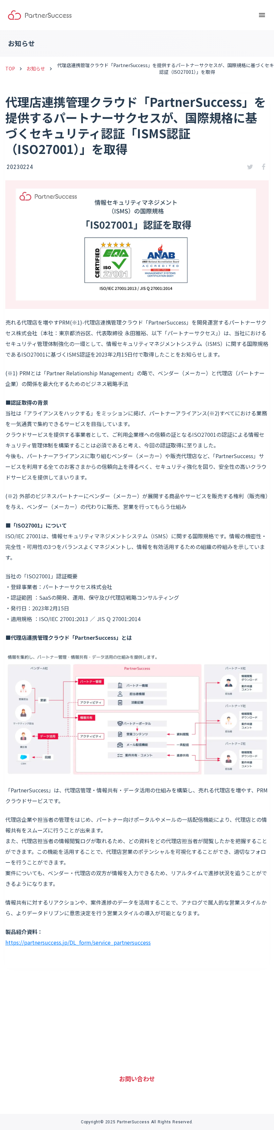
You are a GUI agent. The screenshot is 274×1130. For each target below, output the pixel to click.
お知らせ (35, 68)
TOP (10, 68)
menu (262, 15)
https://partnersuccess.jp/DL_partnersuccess (78, 942)
